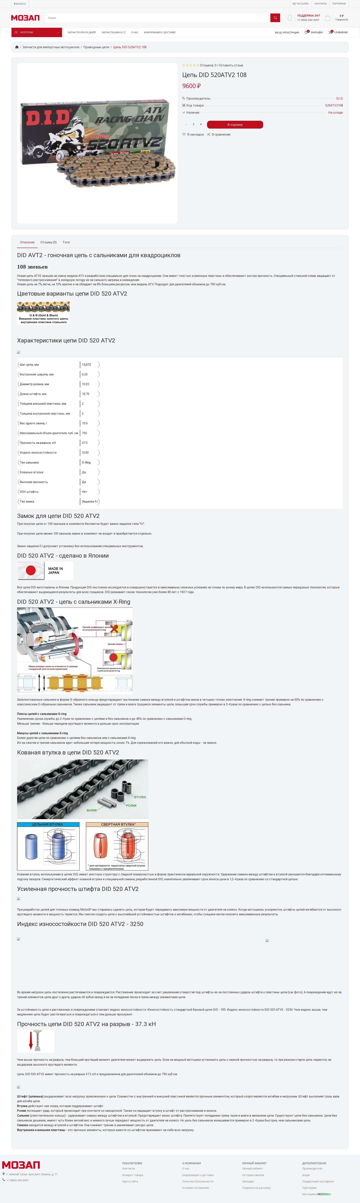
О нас (185, 1168)
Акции (306, 1175)
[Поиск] (275, 17)
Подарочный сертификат (318, 1181)
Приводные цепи (96, 47)
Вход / (279, 32)
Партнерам (309, 1188)
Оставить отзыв (231, 65)
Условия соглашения (195, 1188)
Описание (27, 242)
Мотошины (316, 1194)
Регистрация (291, 32)
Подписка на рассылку (256, 1188)
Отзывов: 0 (208, 65)
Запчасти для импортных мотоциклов (51, 47)
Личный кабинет (252, 1168)
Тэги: (66, 242)
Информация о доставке (198, 1175)
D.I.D (339, 98)
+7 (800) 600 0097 (18, 1180)
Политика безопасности (197, 1181)
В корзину (235, 125)
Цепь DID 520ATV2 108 (129, 47)
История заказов (253, 1175)
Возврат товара (132, 1175)
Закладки (248, 1181)
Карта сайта (130, 1181)
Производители (312, 1168)
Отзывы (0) (48, 242)
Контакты (128, 1168)
